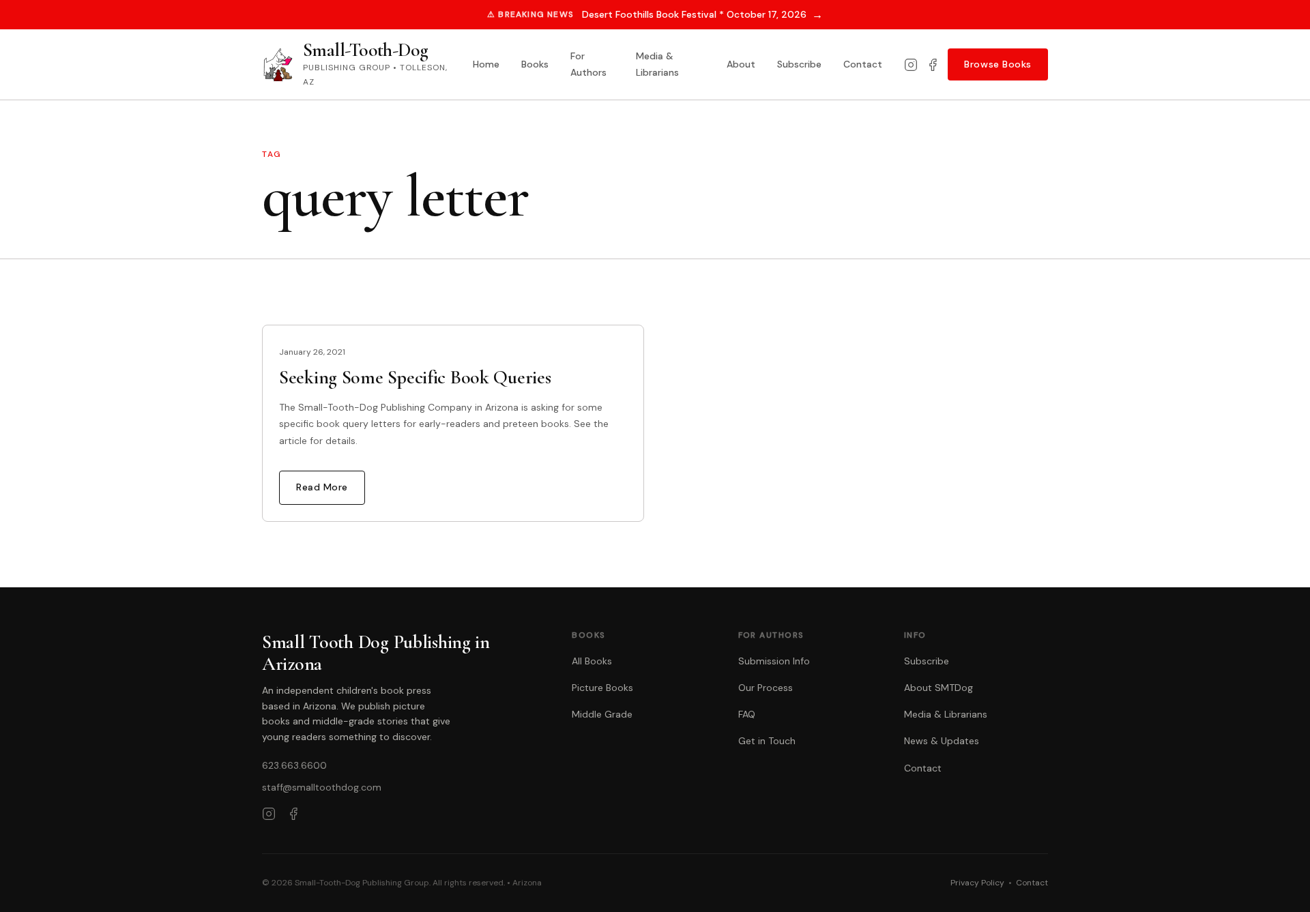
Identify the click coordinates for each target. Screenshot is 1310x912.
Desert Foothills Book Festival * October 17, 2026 (702, 15)
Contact (862, 64)
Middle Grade (602, 714)
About (741, 64)
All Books (592, 661)
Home (486, 64)
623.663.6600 (294, 765)
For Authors (588, 64)
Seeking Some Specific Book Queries (415, 377)
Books (535, 64)
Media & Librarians (657, 64)
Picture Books (602, 687)
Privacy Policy (977, 882)
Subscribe (799, 64)
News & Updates (941, 741)
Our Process (765, 687)
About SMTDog (938, 687)
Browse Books (998, 64)
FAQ (746, 714)
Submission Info (774, 661)
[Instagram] (911, 65)
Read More (322, 487)
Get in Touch (767, 741)
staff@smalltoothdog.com (321, 787)
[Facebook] (933, 65)
